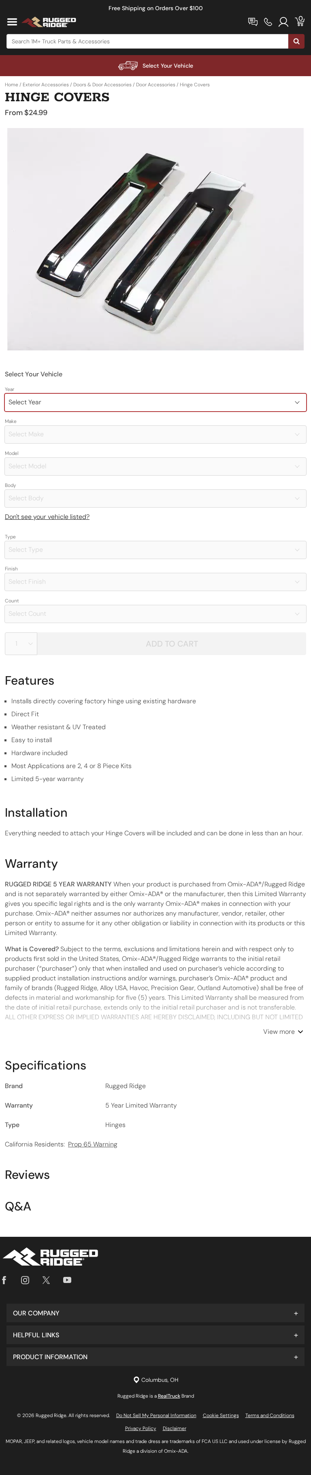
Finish (11, 569)
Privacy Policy (140, 1428)
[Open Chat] (253, 22)
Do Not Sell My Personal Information (156, 1415)
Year (9, 389)
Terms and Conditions (269, 1415)
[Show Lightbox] (155, 239)
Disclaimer (174, 1428)
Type (10, 537)
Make (11, 421)
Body (10, 485)
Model (12, 453)
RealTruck (169, 1396)
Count (12, 601)
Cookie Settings (221, 1415)
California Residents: (61, 1144)
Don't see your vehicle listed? (47, 516)
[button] (155, 1313)
